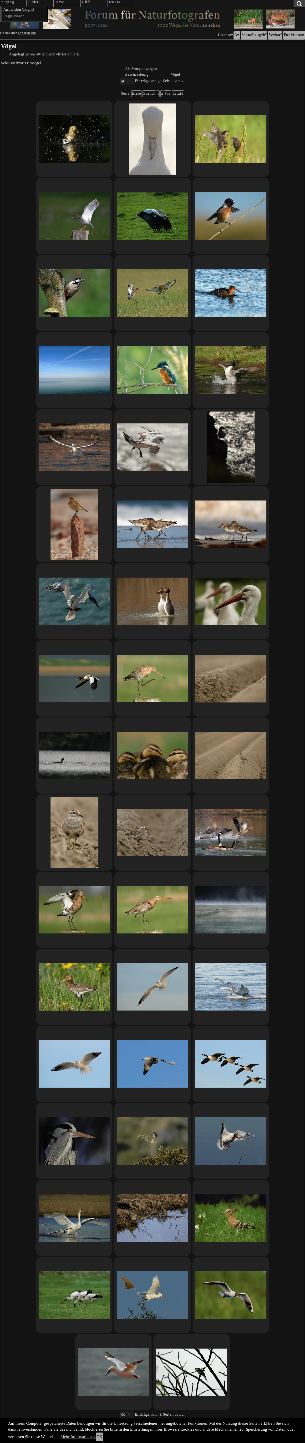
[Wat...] (152, 755)
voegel (35, 63)
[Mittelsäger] (231, 293)
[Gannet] (113, 1372)
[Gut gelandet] (74, 216)
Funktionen (294, 35)
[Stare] (231, 139)
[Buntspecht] (74, 293)
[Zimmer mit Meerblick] (231, 447)
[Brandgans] (74, 678)
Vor (167, 93)
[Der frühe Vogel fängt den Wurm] (231, 1218)
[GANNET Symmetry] (152, 139)
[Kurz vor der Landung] (74, 601)
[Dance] (152, 910)
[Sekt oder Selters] (74, 910)
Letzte (178, 93)
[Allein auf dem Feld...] (231, 755)
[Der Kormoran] (231, 910)
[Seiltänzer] (231, 216)
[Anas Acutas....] (231, 370)
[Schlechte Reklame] (152, 1064)
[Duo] (231, 987)
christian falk (27, 33)
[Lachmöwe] (74, 1064)
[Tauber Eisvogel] (152, 370)
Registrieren (14, 16)
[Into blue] (74, 370)
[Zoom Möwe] (74, 447)
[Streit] (231, 833)
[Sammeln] (231, 1141)
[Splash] (74, 139)
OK (99, 1436)
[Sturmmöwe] (152, 987)
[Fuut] (152, 601)
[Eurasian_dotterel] (231, 678)
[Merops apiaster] (191, 1372)
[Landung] (74, 1218)
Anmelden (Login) (18, 9)
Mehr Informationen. (78, 1436)
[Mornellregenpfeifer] (74, 833)
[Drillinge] (74, 1295)
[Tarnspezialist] (152, 1218)
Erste (136, 93)
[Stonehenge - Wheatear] (74, 524)
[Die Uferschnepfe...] (152, 678)
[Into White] (152, 447)
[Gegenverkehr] (152, 524)
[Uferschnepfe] (74, 987)
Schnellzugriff (254, 35)
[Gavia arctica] (74, 755)
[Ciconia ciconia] (231, 601)
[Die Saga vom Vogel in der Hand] (152, 833)
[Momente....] (152, 1141)
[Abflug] (152, 1295)
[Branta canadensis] (231, 1064)
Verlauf (275, 35)
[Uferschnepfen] (152, 293)
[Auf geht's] (152, 216)
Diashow (225, 35)
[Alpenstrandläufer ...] (231, 524)
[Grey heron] (74, 1141)
